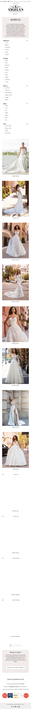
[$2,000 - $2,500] (3, 128)
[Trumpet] (3, 54)
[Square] (3, 74)
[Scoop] (3, 72)
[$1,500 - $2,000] (3, 125)
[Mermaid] (3, 49)
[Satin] (3, 117)
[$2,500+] (3, 130)
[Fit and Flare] (3, 47)
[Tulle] (3, 119)
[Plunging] (3, 69)
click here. (22, 683)
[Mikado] (3, 112)
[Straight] (3, 77)
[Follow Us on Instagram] (6, 1)
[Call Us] (3, 1)
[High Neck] (3, 65)
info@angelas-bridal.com (14, 686)
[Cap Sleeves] (3, 87)
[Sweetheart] (3, 79)
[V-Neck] (3, 81)
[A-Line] (3, 42)
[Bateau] (3, 60)
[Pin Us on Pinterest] (8, 1)
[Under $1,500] (3, 132)
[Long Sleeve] (3, 90)
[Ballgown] (3, 44)
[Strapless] (3, 97)
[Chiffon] (3, 105)
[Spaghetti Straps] (3, 94)
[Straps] (3, 99)
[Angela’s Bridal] (15, 8)
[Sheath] (3, 52)
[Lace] (3, 110)
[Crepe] (3, 107)
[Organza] (3, 115)
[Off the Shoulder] (3, 92)
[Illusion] (3, 67)
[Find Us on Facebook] (4, 1)
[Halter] (3, 62)
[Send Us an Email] (1, 1)
